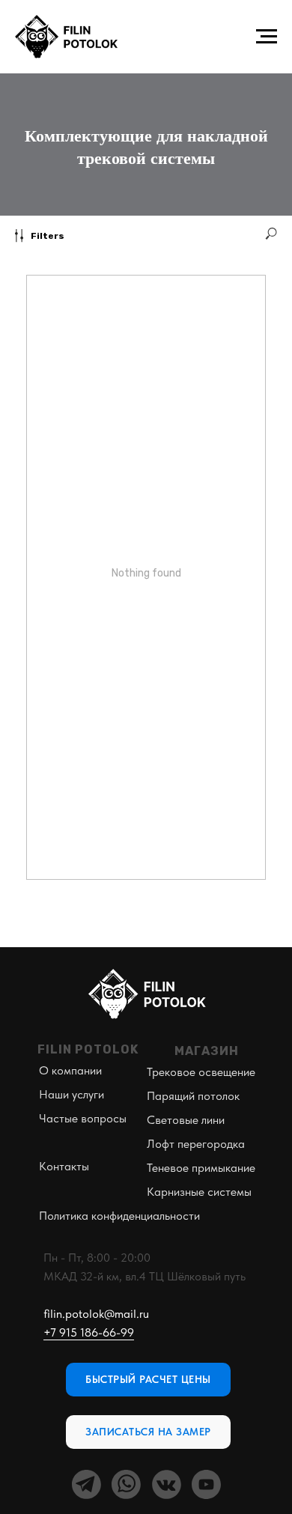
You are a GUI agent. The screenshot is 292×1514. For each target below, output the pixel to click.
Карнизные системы (199, 1192)
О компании (70, 1070)
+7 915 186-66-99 (88, 1332)
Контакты (64, 1166)
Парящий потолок (193, 1096)
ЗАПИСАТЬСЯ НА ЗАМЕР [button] (148, 1432)
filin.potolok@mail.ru (96, 1314)
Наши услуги (71, 1094)
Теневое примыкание (201, 1168)
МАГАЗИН (206, 1051)
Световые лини (186, 1120)
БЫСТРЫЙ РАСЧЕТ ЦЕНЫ (148, 1379)
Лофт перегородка (196, 1144)
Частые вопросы (83, 1118)
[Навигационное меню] (266, 36)
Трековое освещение (201, 1072)
